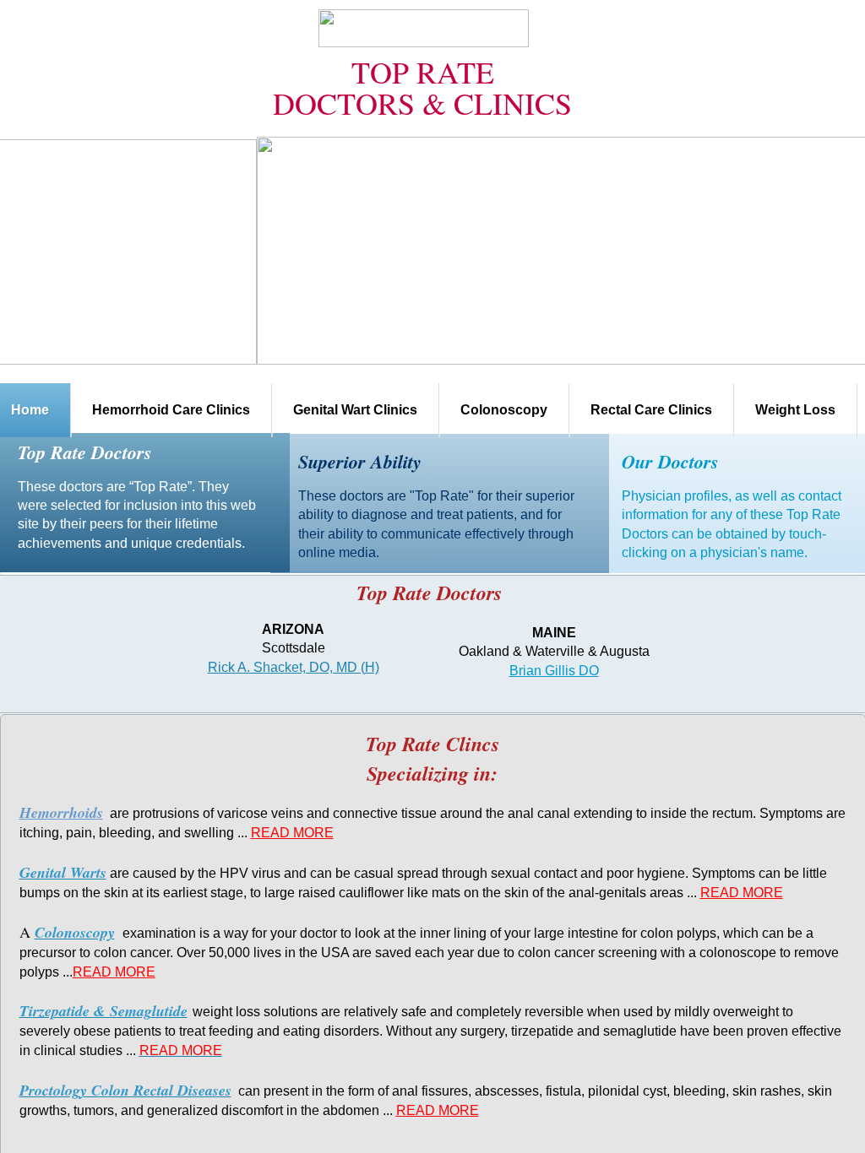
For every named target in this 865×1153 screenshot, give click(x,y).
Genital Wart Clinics (355, 410)
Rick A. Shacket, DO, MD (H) (293, 667)
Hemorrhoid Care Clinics (171, 410)
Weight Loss (795, 410)
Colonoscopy (503, 410)
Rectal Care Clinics (651, 410)
